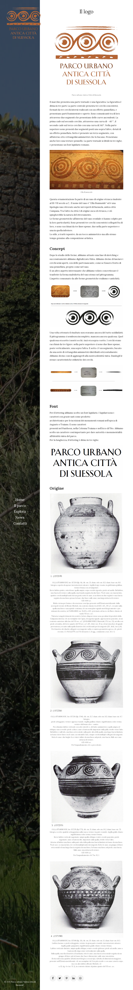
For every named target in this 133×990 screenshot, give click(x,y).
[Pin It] (66, 978)
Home (20, 500)
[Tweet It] (59, 978)
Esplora (20, 511)
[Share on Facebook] (53, 978)
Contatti (20, 523)
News (19, 517)
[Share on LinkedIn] (73, 978)
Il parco (20, 505)
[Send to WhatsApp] (80, 978)
